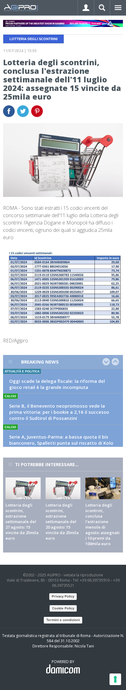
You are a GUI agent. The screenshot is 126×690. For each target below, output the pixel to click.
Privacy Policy (63, 596)
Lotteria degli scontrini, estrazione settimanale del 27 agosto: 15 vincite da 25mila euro (22, 521)
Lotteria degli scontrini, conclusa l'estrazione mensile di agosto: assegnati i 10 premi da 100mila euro (102, 524)
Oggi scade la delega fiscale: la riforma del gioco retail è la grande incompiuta (57, 384)
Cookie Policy (63, 608)
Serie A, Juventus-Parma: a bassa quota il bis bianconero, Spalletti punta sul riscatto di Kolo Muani (61, 443)
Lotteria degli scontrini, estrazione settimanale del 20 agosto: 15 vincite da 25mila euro (62, 521)
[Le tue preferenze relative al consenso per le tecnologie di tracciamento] (115, 679)
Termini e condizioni (63, 620)
